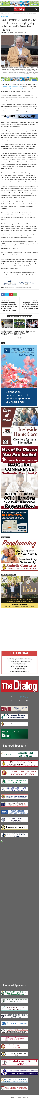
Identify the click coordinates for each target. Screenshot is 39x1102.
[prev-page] (18, 338)
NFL (16, 287)
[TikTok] (20, 700)
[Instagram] (16, 700)
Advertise (18, 1097)
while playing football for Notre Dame (11, 86)
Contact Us (25, 1097)
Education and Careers (6, 327)
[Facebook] (3, 294)
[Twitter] (7, 294)
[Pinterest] (11, 294)
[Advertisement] (19, 629)
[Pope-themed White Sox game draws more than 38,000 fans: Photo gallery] (32, 323)
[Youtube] (27, 700)
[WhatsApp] (15, 294)
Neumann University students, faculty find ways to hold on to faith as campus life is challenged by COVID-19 (9, 306)
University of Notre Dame (24, 287)
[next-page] (20, 338)
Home (2, 13)
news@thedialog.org (22, 697)
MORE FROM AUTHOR (25, 316)
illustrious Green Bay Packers (18, 89)
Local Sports (7, 13)
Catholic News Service (7, 32)
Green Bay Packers (9, 287)
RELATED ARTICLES (13, 316)
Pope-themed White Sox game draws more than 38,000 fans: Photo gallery (32, 330)
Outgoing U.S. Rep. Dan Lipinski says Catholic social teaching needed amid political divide (30, 305)
